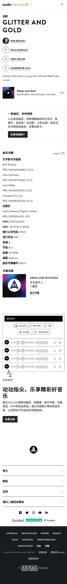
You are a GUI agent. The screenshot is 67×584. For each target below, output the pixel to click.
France (57, 533)
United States (25, 545)
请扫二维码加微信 (13, 502)
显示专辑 (34, 292)
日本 (39, 545)
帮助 (5, 481)
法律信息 (43, 552)
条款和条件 (33, 558)
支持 (5, 491)
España (45, 533)
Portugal (27, 539)
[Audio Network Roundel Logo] (33, 450)
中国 (47, 545)
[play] (8, 93)
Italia (15, 539)
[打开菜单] (61, 4)
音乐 (5, 471)
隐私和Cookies (57, 552)
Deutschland (29, 533)
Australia (12, 533)
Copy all (56, 153)
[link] (15, 4)
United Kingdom (46, 539)
